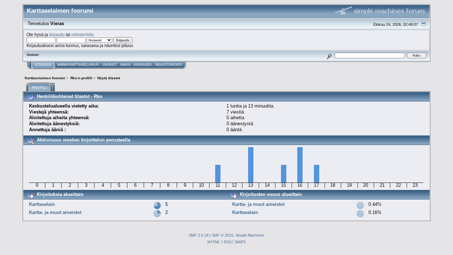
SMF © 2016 (222, 235)
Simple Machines (249, 235)
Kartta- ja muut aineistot (55, 212)
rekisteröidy (82, 34)
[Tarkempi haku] (329, 55)
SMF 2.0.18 (198, 235)
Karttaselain (42, 204)
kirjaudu (57, 34)
